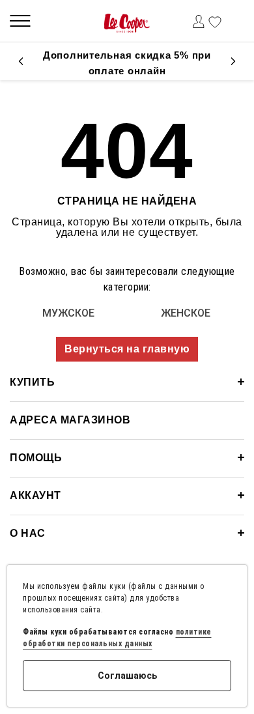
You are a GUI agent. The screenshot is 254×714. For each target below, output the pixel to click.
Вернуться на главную (127, 348)
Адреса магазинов (70, 419)
